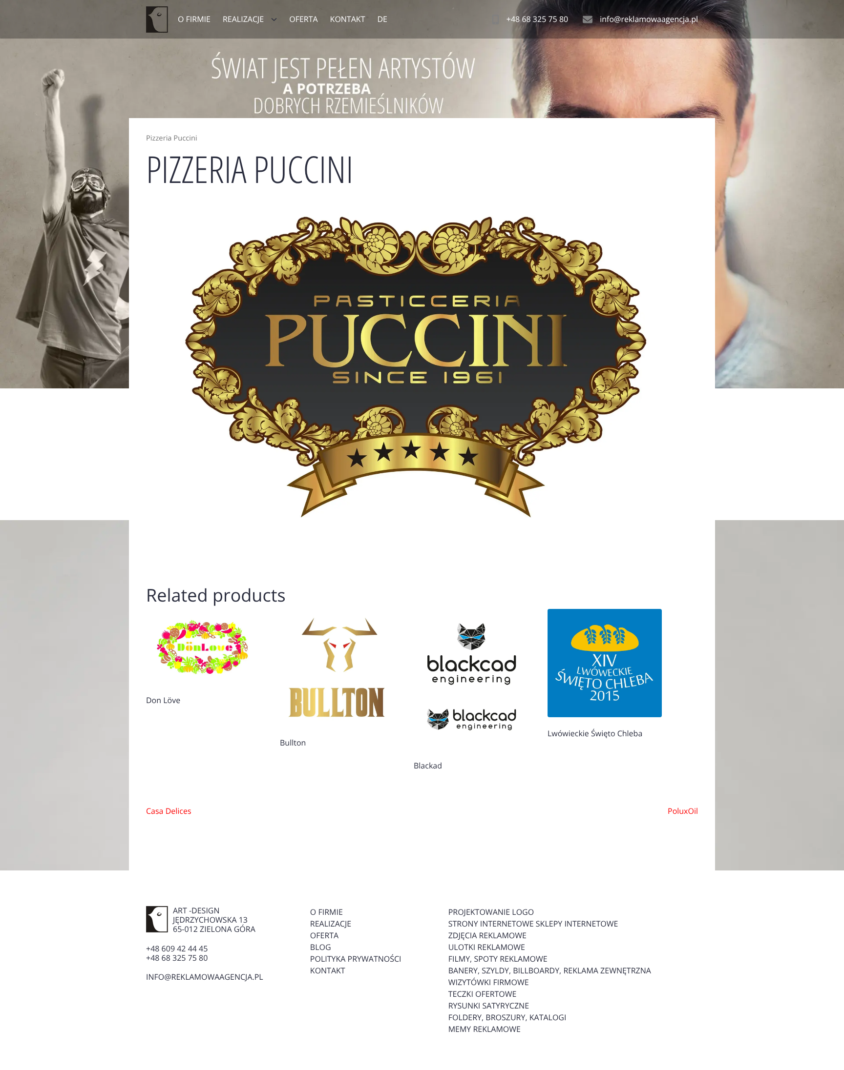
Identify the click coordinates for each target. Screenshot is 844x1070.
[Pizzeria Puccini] (422, 371)
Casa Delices (168, 811)
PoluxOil (683, 811)
